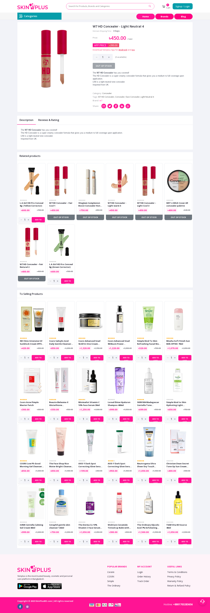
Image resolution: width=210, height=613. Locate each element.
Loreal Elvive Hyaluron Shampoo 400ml (119, 403)
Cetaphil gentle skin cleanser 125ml (59, 526)
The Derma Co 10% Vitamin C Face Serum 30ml (89, 526)
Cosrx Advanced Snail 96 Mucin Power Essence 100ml (119, 342)
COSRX (110, 576)
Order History (144, 576)
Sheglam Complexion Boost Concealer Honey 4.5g (90, 204)
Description (26, 120)
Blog (183, 16)
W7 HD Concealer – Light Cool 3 (146, 204)
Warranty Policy (175, 581)
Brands (164, 16)
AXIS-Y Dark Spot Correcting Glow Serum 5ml (90, 465)
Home (145, 16)
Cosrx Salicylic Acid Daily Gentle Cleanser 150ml (60, 342)
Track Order (143, 581)
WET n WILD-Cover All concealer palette (177, 204)
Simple (110, 581)
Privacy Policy (174, 576)
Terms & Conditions (177, 572)
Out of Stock (104, 65)
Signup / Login (183, 6)
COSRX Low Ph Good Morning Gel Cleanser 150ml (31, 465)
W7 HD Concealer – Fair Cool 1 (60, 204)
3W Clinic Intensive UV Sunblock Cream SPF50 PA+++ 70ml (31, 342)
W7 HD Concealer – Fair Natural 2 (31, 265)
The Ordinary (113, 585)
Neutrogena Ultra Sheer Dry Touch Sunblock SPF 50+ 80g (148, 465)
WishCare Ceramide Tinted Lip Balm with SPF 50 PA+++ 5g (118, 526)
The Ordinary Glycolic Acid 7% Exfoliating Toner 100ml (148, 526)
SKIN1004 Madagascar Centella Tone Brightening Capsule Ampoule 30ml (148, 403)
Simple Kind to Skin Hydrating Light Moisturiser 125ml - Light (176, 403)
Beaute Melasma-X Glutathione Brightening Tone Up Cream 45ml (60, 403)
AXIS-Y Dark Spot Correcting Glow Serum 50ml (120, 465)
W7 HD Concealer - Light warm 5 (117, 204)
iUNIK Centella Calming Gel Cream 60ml (31, 526)
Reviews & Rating (48, 120)
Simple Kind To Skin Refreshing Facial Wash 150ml (149, 342)
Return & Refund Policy (178, 585)
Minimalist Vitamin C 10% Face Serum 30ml (89, 403)
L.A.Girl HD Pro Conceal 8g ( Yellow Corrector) (31, 204)
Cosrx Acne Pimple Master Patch (29, 403)
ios (133, 49)
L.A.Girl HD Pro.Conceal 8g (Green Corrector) (61, 265)
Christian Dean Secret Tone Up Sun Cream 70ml (177, 465)
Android (123, 49)
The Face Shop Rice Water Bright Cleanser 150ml (60, 465)
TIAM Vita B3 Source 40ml (176, 526)
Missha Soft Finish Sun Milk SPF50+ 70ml (178, 342)
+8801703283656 (183, 604)
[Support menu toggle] (202, 601)
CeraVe (110, 572)
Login (140, 572)
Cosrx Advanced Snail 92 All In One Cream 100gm (89, 342)
